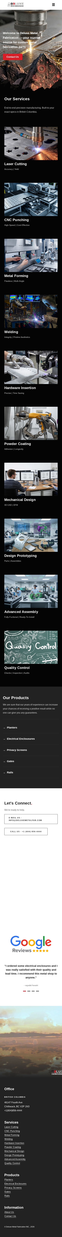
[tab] (10, 728)
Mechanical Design (20, 500)
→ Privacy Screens (15, 750)
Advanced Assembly (21, 612)
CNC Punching (16, 220)
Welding (11, 332)
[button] (12, 57)
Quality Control (17, 668)
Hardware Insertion (20, 388)
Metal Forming (16, 276)
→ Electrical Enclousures (19, 738)
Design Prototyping (20, 556)
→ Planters (10, 727)
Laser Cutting (15, 164)
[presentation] (2, 956)
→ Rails (8, 772)
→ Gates (8, 761)
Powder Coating (17, 444)
